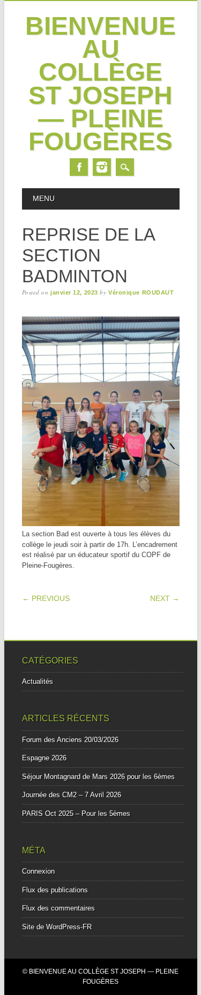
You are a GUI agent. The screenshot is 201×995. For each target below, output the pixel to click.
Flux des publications (55, 890)
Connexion (38, 871)
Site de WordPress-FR (57, 927)
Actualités (37, 681)
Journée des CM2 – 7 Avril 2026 (71, 795)
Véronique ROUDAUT (141, 292)
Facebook (79, 167)
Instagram (102, 167)
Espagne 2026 (44, 758)
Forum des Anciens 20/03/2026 (70, 740)
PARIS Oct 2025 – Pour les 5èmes (76, 813)
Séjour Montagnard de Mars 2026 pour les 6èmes (98, 777)
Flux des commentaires (58, 908)
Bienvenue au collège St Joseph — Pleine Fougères (100, 84)
